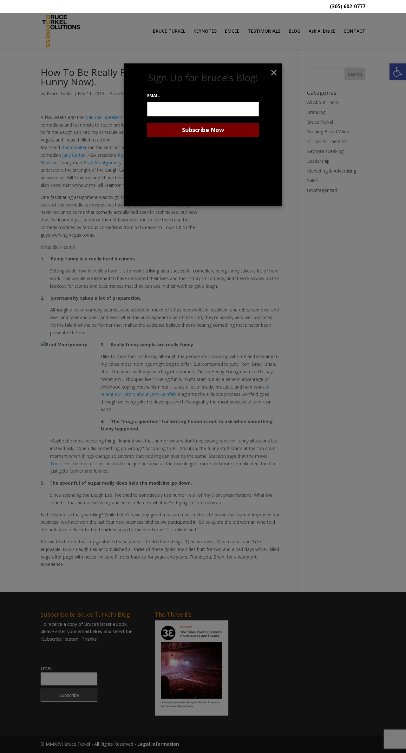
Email (153, 95)
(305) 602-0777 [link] (347, 7)
